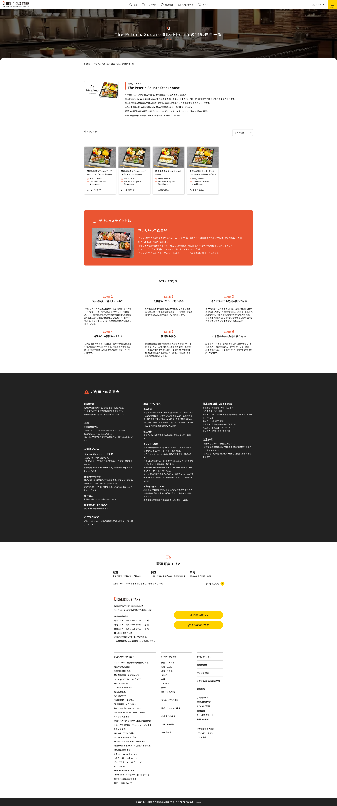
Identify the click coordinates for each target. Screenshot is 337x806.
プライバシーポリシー (206, 733)
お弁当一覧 (166, 732)
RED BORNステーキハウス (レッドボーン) (131, 774)
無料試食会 (202, 664)
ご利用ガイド (202, 697)
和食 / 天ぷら (166, 666)
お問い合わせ (203, 719)
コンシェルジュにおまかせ (208, 680)
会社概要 (201, 688)
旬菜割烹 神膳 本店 (122, 749)
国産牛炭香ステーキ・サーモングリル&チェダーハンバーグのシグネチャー (203, 173)
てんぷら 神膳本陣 (121, 716)
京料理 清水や (120, 695)
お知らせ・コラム (204, 656)
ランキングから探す (170, 700)
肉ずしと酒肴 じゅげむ (123, 783)
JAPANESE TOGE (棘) (124, 733)
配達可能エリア (204, 702)
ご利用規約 (201, 737)
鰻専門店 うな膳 (121, 683)
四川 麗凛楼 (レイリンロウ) (125, 704)
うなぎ (164, 675)
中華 (163, 679)
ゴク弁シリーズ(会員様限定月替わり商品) (131, 662)
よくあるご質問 (203, 706)
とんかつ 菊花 (120, 729)
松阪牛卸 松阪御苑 (122, 666)
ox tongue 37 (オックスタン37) (127, 679)
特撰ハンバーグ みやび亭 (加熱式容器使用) (132, 720)
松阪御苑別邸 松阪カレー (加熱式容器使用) (132, 745)
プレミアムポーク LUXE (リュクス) (128, 762)
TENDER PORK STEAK (124, 770)
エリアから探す (168, 724)
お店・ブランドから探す (124, 656)
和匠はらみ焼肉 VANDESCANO (127, 708)
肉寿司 (164, 687)
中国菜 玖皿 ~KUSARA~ (124, 700)
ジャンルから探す (169, 656)
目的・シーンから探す (170, 708)
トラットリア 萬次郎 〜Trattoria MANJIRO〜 (133, 725)
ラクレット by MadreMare (125, 754)
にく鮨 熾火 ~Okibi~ (123, 687)
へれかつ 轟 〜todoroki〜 (125, 758)
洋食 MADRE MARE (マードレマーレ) (130, 712)
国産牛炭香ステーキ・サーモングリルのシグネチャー (133, 173)
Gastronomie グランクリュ (126, 737)
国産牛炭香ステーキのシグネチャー (168, 173)
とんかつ (164, 683)
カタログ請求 (203, 672)
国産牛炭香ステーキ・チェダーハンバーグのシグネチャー (99, 173)
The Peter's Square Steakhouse (98, 182)
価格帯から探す (168, 716)
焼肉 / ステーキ (96, 178)
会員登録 (201, 710)
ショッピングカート (205, 715)
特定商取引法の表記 (205, 729)
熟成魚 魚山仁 (120, 691)
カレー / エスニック (169, 691)
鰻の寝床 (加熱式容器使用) (125, 778)
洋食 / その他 (167, 671)
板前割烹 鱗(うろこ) (122, 671)
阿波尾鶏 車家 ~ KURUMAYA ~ (127, 675)
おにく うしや (119, 766)
